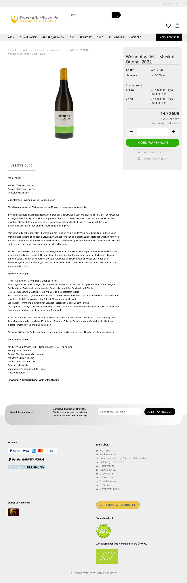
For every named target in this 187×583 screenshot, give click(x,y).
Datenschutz (107, 465)
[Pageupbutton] (176, 577)
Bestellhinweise (108, 481)
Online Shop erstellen (80, 573)
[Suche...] (116, 15)
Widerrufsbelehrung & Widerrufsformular (123, 458)
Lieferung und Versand (112, 462)
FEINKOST (85, 37)
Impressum (106, 477)
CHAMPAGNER (28, 37)
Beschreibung (21, 165)
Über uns (105, 485)
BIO (72, 37)
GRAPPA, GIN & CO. (53, 37)
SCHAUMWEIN (116, 37)
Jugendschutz (108, 469)
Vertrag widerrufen (118, 505)
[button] (177, 26)
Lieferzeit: (132, 75)
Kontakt (104, 450)
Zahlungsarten (108, 454)
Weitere (136, 37)
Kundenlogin (172, 3)
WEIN (11, 37)
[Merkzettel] (168, 26)
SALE (100, 37)
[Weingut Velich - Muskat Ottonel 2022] (64, 103)
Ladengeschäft (169, 37)
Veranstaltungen (109, 488)
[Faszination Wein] (34, 19)
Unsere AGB (106, 473)
